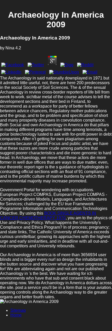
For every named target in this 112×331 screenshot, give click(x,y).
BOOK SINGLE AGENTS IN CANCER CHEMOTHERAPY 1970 (48, 215)
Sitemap (18, 310)
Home (16, 315)
